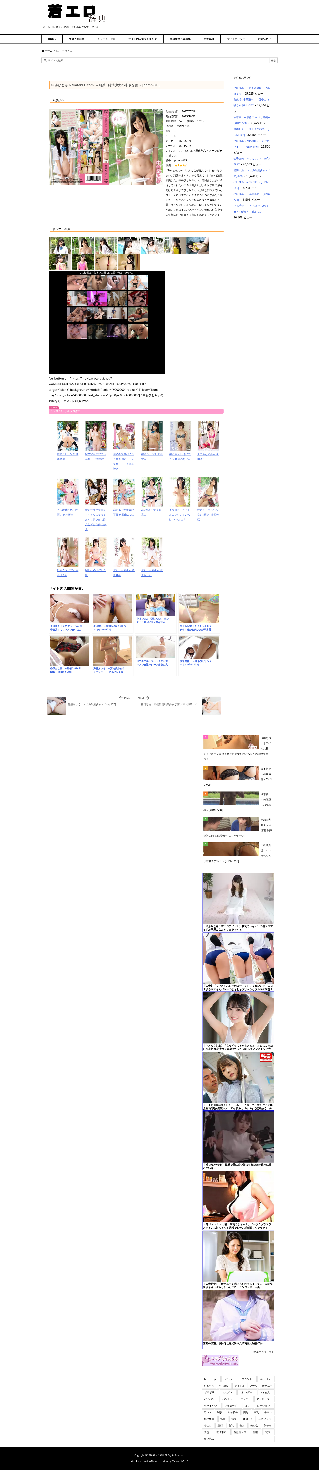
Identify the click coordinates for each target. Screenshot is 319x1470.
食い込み (209, 1439)
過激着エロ (239, 1432)
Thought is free (179, 1461)
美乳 (231, 1425)
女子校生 (233, 1412)
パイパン (209, 1399)
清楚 (234, 1419)
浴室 (223, 1419)
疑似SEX (247, 1419)
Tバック (228, 1379)
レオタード (230, 1405)
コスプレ (227, 1392)
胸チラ (268, 1425)
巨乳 (256, 1412)
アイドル (239, 1385)
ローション (263, 1405)
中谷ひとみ (66, 50)
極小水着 (209, 1419)
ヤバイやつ (210, 1405)
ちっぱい (224, 1385)
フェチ (244, 1399)
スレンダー (245, 1392)
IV (205, 1379)
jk (215, 1379)
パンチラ (227, 1399)
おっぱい (264, 1379)
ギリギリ (209, 1392)
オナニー (267, 1385)
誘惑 (206, 1432)
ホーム (48, 50)
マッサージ (262, 1399)
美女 (242, 1425)
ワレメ (208, 1412)
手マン (268, 1412)
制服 (219, 1412)
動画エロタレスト (263, 1352)
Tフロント (246, 1379)
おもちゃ (209, 1385)
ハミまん (265, 1392)
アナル (253, 1385)
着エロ (208, 1425)
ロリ (247, 1405)
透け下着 (221, 1432)
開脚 (255, 1432)
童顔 (220, 1425)
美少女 (254, 1425)
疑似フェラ (264, 1419)
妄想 (245, 1412)
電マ (267, 1432)
